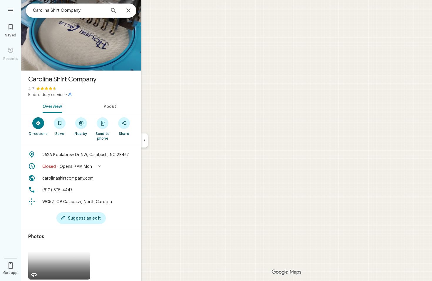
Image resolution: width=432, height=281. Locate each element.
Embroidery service (46, 94)
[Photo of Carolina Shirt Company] (81, 35)
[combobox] (69, 10)
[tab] (51, 106)
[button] (81, 166)
